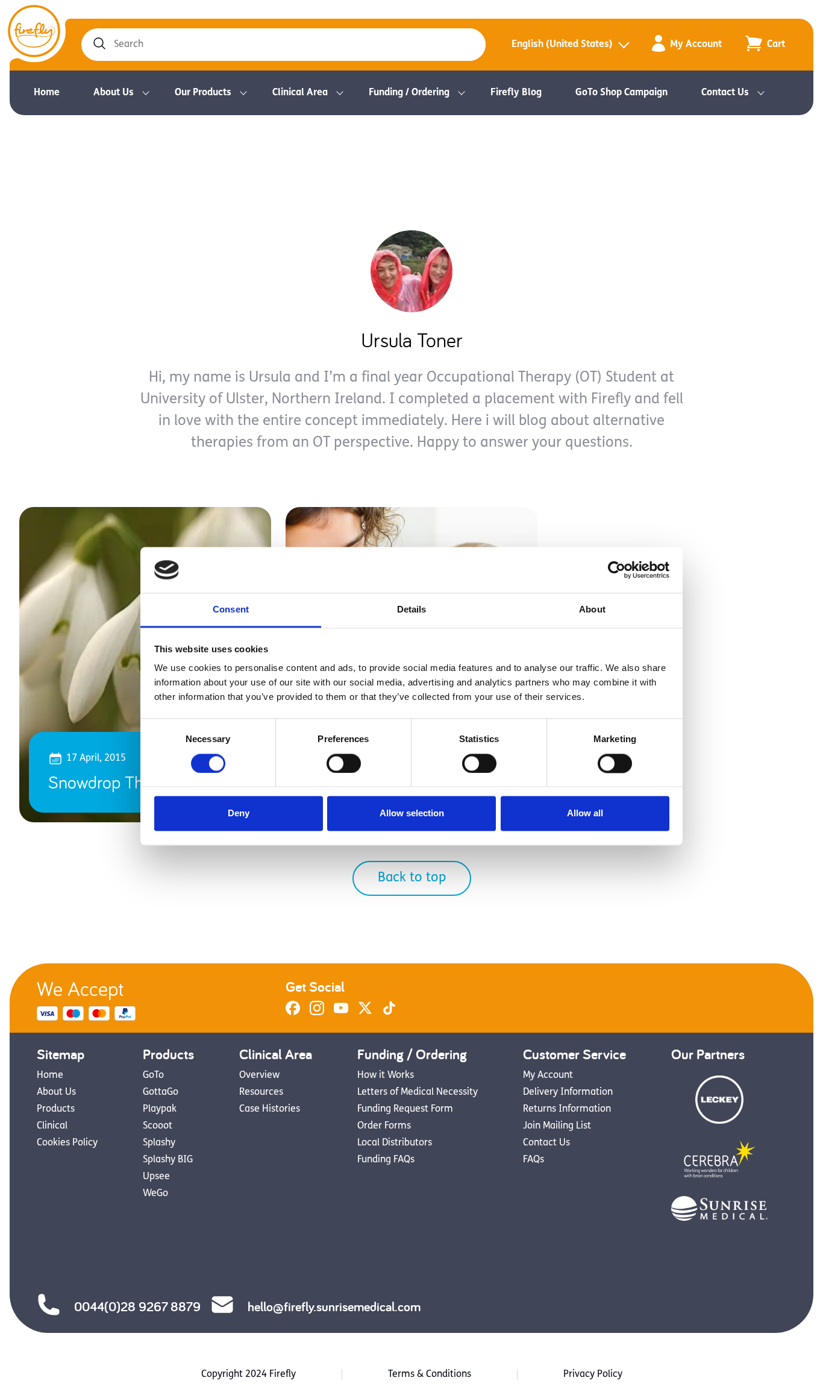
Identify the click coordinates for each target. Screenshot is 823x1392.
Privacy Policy (592, 1374)
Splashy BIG (168, 1160)
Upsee (156, 1177)
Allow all (585, 813)
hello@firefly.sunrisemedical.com (334, 1306)
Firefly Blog (516, 93)
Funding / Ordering (409, 93)
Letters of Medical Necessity (417, 1092)
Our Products (203, 93)
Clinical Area (300, 93)
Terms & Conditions (429, 1374)
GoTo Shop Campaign (621, 93)
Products (56, 1109)
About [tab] (592, 610)
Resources (261, 1092)
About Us (113, 93)
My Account (696, 44)
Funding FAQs (386, 1160)
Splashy (159, 1143)
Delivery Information (568, 1092)
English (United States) (562, 44)
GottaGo (160, 1092)
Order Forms (384, 1126)
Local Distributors (394, 1143)
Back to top (412, 878)
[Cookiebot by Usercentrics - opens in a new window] (616, 570)
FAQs (533, 1160)
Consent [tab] (231, 610)
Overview (259, 1075)
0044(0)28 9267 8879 (137, 1306)
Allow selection (412, 813)
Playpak (160, 1109)
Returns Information (567, 1109)
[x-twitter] (365, 1013)
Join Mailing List (557, 1126)
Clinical (52, 1126)
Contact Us (725, 93)
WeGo (155, 1193)
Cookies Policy (67, 1143)
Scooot (157, 1126)
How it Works (385, 1075)
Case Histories (269, 1109)
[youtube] (341, 1013)
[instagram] (317, 1013)
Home (47, 93)
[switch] (344, 763)
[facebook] (293, 1013)
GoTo (153, 1075)
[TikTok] (389, 1013)
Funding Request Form (405, 1109)
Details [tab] (412, 610)
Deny (238, 813)
